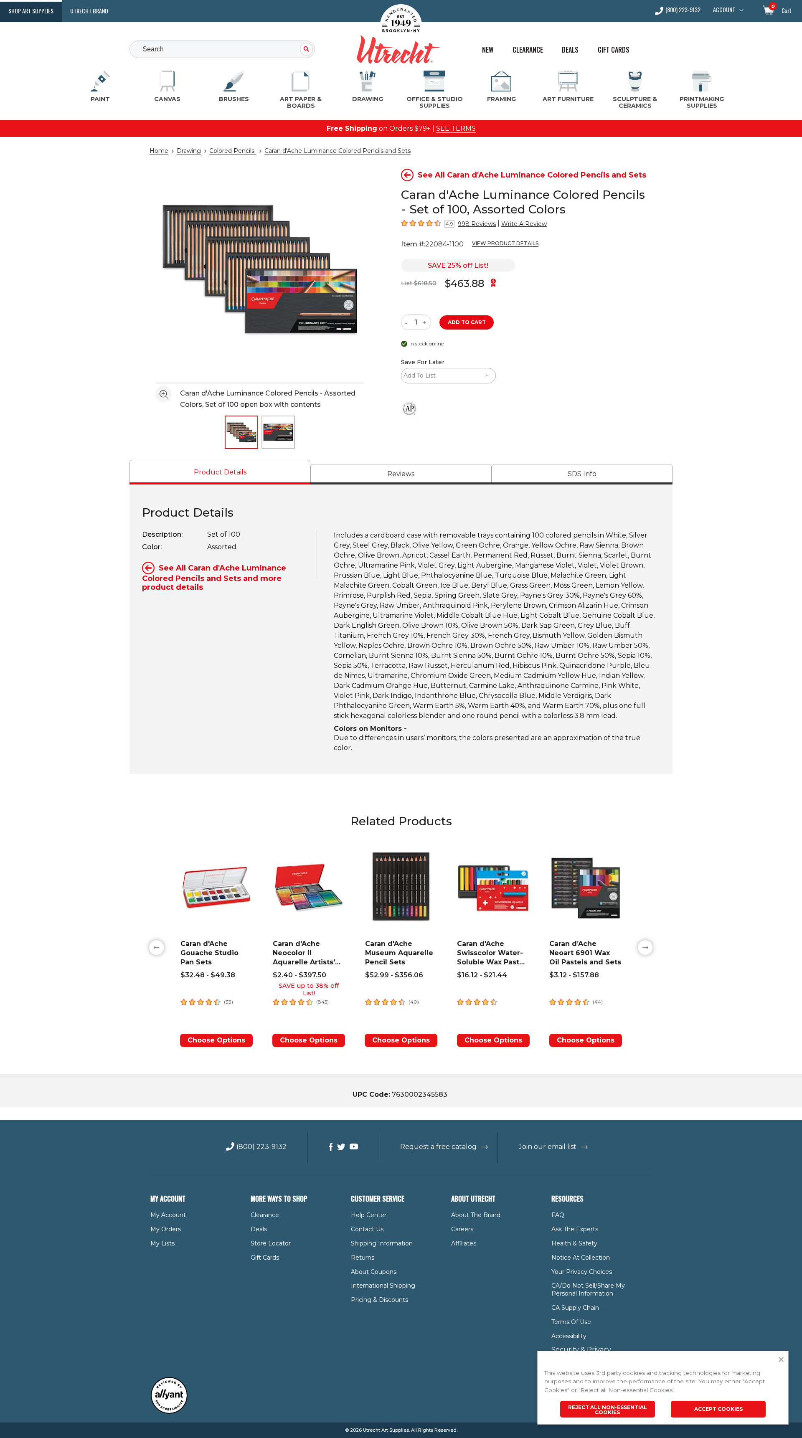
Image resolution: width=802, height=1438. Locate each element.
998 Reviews (477, 224)
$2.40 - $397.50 (299, 975)
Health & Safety (574, 1243)
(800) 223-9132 (682, 10)
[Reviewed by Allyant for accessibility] (169, 1412)
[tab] (219, 472)
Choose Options (216, 1040)
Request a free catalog (438, 1147)
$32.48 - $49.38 (207, 975)
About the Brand (475, 1215)
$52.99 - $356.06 (394, 975)
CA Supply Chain (575, 1307)
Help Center (368, 1215)
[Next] (645, 947)
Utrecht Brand (89, 10)
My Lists (162, 1243)
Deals (570, 50)
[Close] (781, 1360)
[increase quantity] (425, 322)
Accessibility (568, 1336)
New (487, 50)
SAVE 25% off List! (458, 265)
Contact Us (367, 1229)
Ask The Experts (574, 1229)
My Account (168, 1215)
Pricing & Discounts (379, 1300)
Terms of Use (571, 1322)
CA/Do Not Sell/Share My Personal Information (588, 1289)
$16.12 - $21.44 (482, 975)
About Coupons (373, 1272)
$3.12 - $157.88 (574, 975)
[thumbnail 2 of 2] (278, 432)
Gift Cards (613, 50)
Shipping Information (382, 1243)
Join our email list (547, 1147)
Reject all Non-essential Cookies (607, 1409)
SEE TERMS (456, 128)
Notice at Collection (580, 1257)
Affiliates (463, 1243)
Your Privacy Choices (581, 1272)
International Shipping (383, 1285)
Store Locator (271, 1243)
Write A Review (524, 224)
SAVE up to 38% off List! (309, 989)
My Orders (165, 1229)
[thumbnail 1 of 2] (241, 432)
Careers (462, 1229)
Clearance (528, 50)
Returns (362, 1257)
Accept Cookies (718, 1409)
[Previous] (156, 947)
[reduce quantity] (408, 322)
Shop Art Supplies (30, 10)
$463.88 (464, 283)
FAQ (557, 1215)
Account (724, 10)
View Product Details (505, 243)
